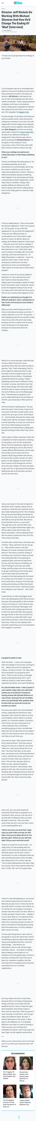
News (3, 8)
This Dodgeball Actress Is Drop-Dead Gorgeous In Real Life (9, 1103)
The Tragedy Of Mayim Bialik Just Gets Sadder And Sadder (9, 1075)
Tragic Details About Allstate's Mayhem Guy (25, 1102)
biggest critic (24, 112)
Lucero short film (26, 132)
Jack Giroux (7, 30)
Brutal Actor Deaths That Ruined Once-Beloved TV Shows (24, 1076)
